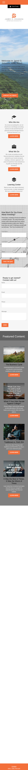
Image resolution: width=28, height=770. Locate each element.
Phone (3, 302)
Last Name (5, 241)
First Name (5, 231)
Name (3, 282)
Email (3, 251)
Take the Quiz (8, 261)
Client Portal (15, 6)
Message (4, 311)
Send (5, 325)
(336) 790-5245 (16, 768)
